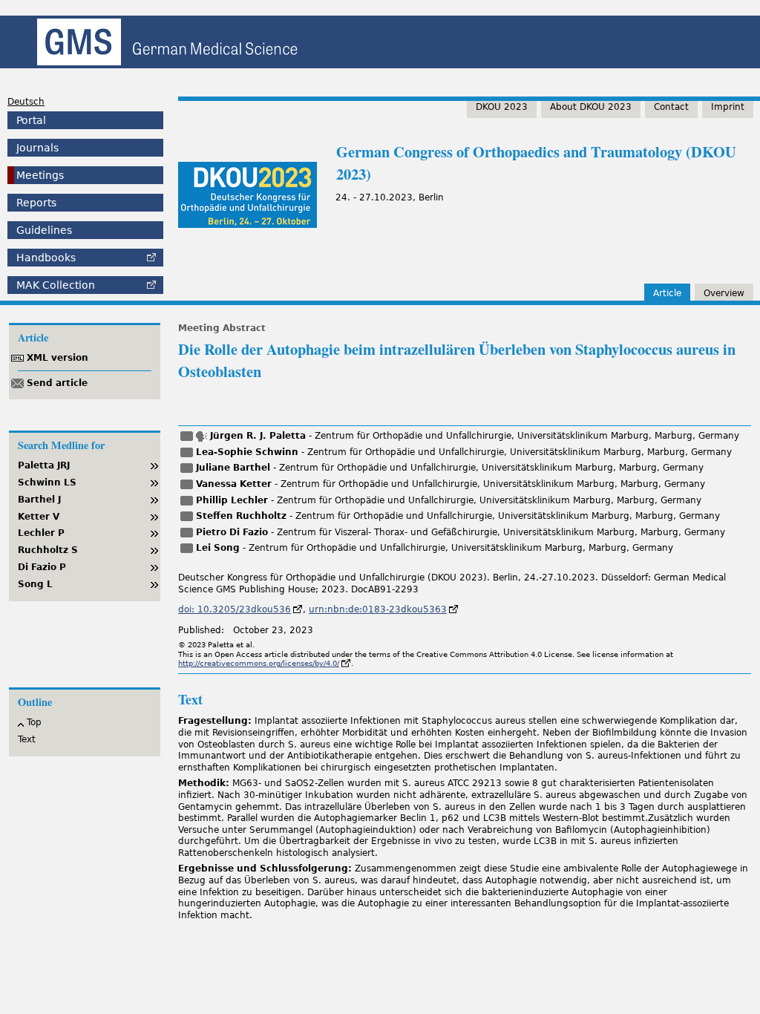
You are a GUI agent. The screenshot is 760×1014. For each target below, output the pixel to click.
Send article (57, 383)
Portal (31, 120)
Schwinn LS (47, 482)
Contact (671, 107)
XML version (57, 358)
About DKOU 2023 (591, 107)
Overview (724, 293)
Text (27, 739)
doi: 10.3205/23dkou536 (234, 609)
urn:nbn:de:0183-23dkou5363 (378, 609)
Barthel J (39, 499)
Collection (55, 285)
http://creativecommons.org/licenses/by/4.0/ (258, 663)
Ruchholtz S (48, 550)
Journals (37, 148)
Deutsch (26, 102)
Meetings (40, 175)
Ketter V (38, 516)
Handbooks (46, 258)
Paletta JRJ (44, 465)
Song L (35, 584)
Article (667, 293)
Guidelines (44, 230)
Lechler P (41, 533)
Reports (36, 203)
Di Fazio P (42, 567)
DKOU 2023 (502, 107)
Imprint (727, 107)
